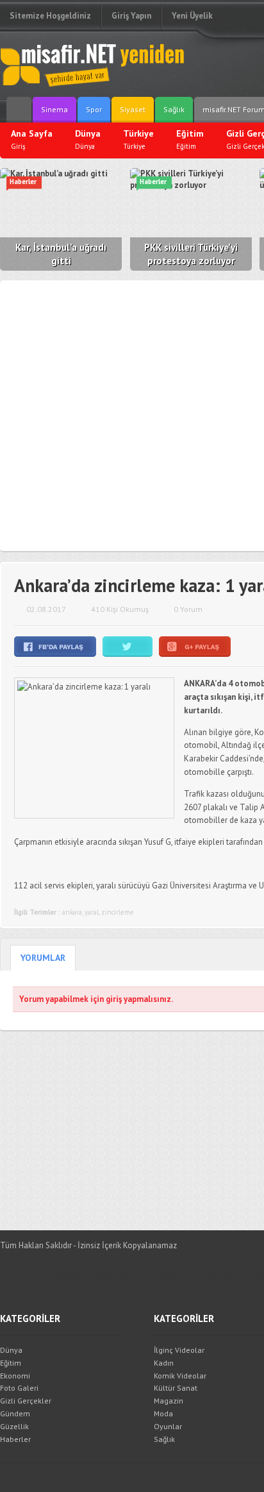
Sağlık (174, 109)
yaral (92, 912)
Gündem (15, 1413)
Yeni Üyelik (192, 15)
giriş (114, 999)
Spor (94, 109)
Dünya (11, 1350)
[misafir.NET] (93, 64)
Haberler (15, 1439)
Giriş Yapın (131, 15)
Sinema (54, 109)
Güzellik (14, 1426)
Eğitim (10, 1363)
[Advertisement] (132, 416)
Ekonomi (15, 1375)
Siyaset (132, 109)
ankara (72, 912)
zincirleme (117, 912)
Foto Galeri (19, 1388)
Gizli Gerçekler (25, 1400)
